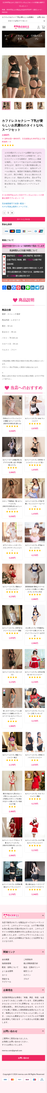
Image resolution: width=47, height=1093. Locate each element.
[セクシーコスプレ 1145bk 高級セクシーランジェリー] (12, 871)
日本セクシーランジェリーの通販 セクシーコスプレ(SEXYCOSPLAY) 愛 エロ (12, 420)
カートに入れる (23, 219)
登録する (5, 979)
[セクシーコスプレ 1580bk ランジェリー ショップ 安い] (35, 447)
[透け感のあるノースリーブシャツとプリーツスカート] (35, 871)
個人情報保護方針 (31, 963)
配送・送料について (10, 967)
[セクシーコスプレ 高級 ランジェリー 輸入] (12, 742)
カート (4, 975)
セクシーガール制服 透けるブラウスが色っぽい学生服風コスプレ (12, 462)
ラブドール (6, 982)
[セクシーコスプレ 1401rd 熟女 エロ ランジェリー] (35, 659)
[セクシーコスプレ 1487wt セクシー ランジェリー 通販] (12, 615)
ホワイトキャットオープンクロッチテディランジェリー (12, 547)
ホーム (6, 37)
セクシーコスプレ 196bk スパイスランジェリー (35, 756)
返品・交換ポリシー (32, 967)
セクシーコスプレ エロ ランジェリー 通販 (35, 795)
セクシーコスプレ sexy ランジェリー (35, 419)
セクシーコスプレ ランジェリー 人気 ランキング (34, 712)
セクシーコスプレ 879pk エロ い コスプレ (35, 546)
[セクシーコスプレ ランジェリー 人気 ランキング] (35, 698)
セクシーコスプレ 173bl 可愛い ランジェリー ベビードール (35, 503)
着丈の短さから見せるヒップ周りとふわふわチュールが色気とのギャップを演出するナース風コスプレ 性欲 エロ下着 (12, 799)
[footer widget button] (23, 916)
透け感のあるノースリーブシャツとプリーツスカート (34, 885)
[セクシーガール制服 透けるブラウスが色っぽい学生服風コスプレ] (12, 447)
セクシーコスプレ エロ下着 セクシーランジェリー (34, 841)
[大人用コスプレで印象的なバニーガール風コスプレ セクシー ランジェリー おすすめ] (35, 615)
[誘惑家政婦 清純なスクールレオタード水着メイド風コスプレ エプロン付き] (35, 574)
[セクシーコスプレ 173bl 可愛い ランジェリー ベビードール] (35, 488)
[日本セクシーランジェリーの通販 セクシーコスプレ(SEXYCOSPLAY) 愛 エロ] (12, 405)
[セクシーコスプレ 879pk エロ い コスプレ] (35, 532)
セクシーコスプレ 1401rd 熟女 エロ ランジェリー (35, 673)
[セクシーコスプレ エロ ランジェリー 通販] (35, 781)
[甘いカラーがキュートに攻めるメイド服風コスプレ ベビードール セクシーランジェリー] (12, 698)
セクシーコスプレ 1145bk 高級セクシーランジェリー (12, 885)
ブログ (26, 979)
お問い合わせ (41, 19)
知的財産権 (6, 963)
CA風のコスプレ (36, 37)
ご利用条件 (28, 959)
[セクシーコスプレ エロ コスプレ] (12, 659)
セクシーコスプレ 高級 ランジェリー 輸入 (12, 756)
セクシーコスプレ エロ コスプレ (12, 673)
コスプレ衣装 (20, 37)
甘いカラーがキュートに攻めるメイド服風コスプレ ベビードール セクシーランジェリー (12, 715)
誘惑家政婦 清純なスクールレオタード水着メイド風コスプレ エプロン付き (34, 589)
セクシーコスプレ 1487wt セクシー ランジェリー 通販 (12, 629)
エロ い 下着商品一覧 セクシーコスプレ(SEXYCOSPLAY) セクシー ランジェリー (12, 505)
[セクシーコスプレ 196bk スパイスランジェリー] (35, 742)
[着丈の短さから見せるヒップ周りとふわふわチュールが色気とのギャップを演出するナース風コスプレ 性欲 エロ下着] (12, 781)
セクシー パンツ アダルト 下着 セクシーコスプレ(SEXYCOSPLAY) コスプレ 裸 (12, 844)
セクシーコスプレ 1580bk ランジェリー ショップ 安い (35, 461)
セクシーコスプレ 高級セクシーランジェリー (12, 588)
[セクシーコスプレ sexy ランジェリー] (35, 405)
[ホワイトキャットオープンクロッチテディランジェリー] (12, 532)
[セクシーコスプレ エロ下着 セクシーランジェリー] (35, 827)
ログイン (27, 975)
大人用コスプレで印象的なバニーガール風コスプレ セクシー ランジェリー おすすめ (35, 632)
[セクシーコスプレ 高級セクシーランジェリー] (12, 574)
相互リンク (28, 971)
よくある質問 (7, 971)
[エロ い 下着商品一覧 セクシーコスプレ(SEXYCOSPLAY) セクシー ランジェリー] (12, 488)
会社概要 (5, 959)
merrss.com (23, 1074)
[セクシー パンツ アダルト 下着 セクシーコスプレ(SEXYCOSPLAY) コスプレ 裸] (12, 827)
